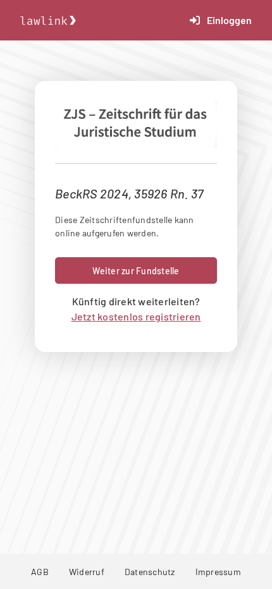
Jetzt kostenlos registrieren (136, 316)
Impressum (218, 571)
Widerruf (86, 571)
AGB (40, 571)
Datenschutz (150, 571)
